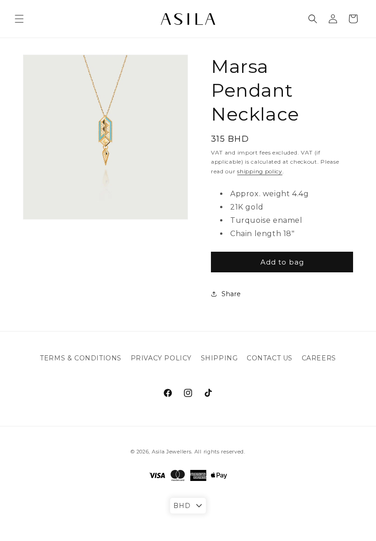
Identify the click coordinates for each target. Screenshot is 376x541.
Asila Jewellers (172, 451)
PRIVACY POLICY (161, 358)
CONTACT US (270, 358)
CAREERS (319, 358)
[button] (19, 19)
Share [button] (231, 294)
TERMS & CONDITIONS (81, 358)
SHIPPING (219, 358)
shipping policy (259, 171)
